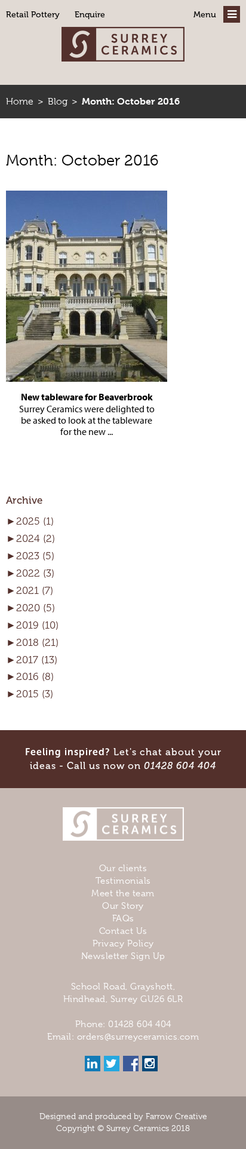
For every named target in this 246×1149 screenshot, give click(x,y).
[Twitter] (111, 1063)
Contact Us (123, 931)
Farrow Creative (176, 1116)
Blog (57, 101)
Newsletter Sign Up (123, 956)
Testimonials (123, 880)
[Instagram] (150, 1063)
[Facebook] (131, 1063)
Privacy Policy (123, 943)
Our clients (123, 868)
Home (19, 101)
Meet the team (123, 893)
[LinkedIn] (92, 1063)
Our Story (123, 905)
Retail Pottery (33, 15)
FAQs (123, 918)
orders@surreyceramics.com (138, 1036)
